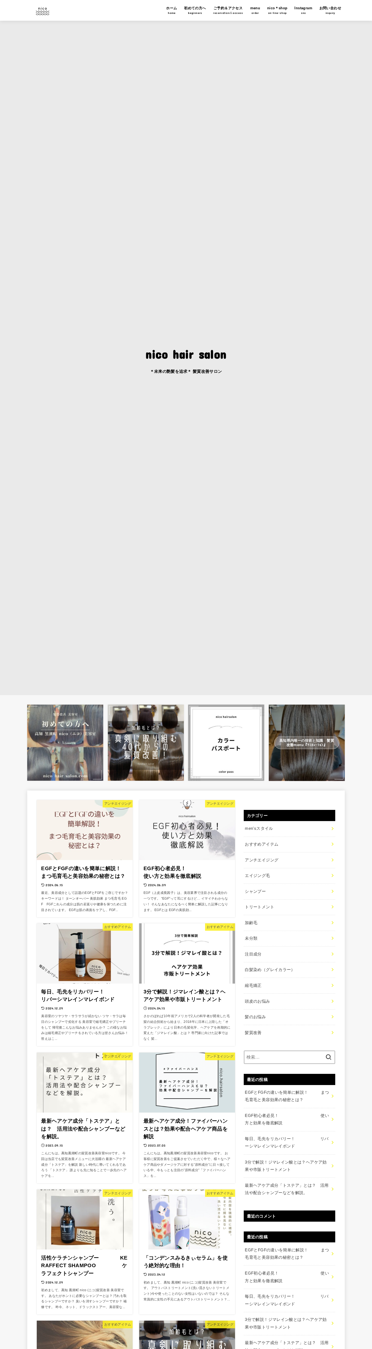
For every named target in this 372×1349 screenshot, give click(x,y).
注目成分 (253, 954)
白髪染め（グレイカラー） (270, 970)
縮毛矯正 (253, 985)
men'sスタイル (259, 828)
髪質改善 (253, 1032)
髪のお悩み (255, 1017)
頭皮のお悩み (257, 1001)
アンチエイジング (261, 860)
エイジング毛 (257, 875)
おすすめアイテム (261, 844)
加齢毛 (251, 922)
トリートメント (259, 907)
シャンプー (255, 891)
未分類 (251, 938)
